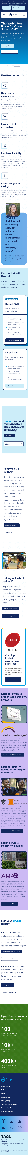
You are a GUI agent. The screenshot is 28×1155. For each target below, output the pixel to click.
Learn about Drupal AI (10, 525)
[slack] (11, 1127)
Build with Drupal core (14, 385)
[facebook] (3, 1121)
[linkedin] (19, 1121)
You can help (17, 66)
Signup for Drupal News (9, 1104)
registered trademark (12, 1150)
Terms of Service (6, 1108)
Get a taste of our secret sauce (11, 679)
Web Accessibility (7, 1111)
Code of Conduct (6, 1090)
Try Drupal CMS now (14, 340)
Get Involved (8, 435)
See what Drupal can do (9, 51)
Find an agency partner (10, 608)
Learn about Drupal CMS (9, 959)
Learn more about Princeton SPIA (11, 831)
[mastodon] (3, 1127)
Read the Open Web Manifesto (10, 443)
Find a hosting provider (10, 616)
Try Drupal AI (8, 532)
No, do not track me (18, 7)
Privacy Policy (5, 1101)
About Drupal (5, 1086)
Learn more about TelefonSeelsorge (12, 754)
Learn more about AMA (8, 903)
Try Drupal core (6, 985)
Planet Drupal (5, 1097)
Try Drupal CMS (6, 46)
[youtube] (19, 1127)
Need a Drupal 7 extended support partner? (12, 1144)
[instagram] (11, 1121)
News (3, 1093)
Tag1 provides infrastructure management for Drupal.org (13, 1140)
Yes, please (6, 7)
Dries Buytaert (22, 1150)
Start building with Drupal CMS (10, 951)
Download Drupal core (8, 992)
